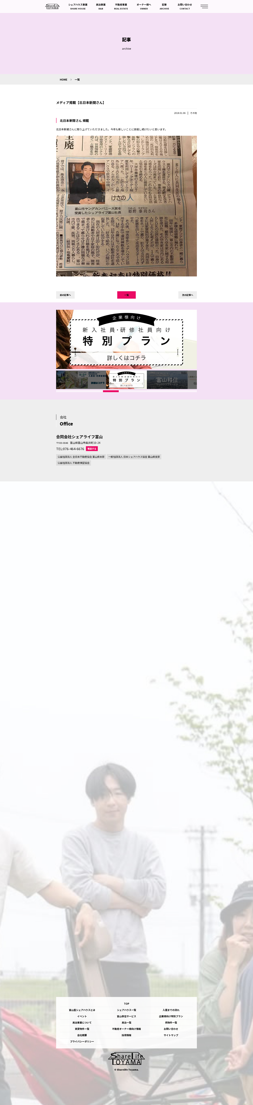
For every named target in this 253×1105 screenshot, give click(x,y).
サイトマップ (171, 1035)
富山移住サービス (126, 1016)
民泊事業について (82, 1022)
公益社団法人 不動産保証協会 (73, 463)
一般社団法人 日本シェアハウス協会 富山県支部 (134, 456)
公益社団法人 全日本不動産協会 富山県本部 (81, 456)
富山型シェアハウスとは (82, 1010)
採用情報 (126, 1035)
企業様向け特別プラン (171, 1016)
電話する (91, 448)
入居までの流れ (171, 1010)
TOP (126, 1003)
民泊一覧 (126, 1022)
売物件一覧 (171, 1022)
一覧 (126, 294)
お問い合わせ (185, 6)
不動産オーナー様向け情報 (126, 1029)
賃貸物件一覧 (82, 1029)
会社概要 (82, 1035)
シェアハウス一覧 (126, 1010)
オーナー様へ (144, 6)
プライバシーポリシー (82, 1041)
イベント (82, 1016)
